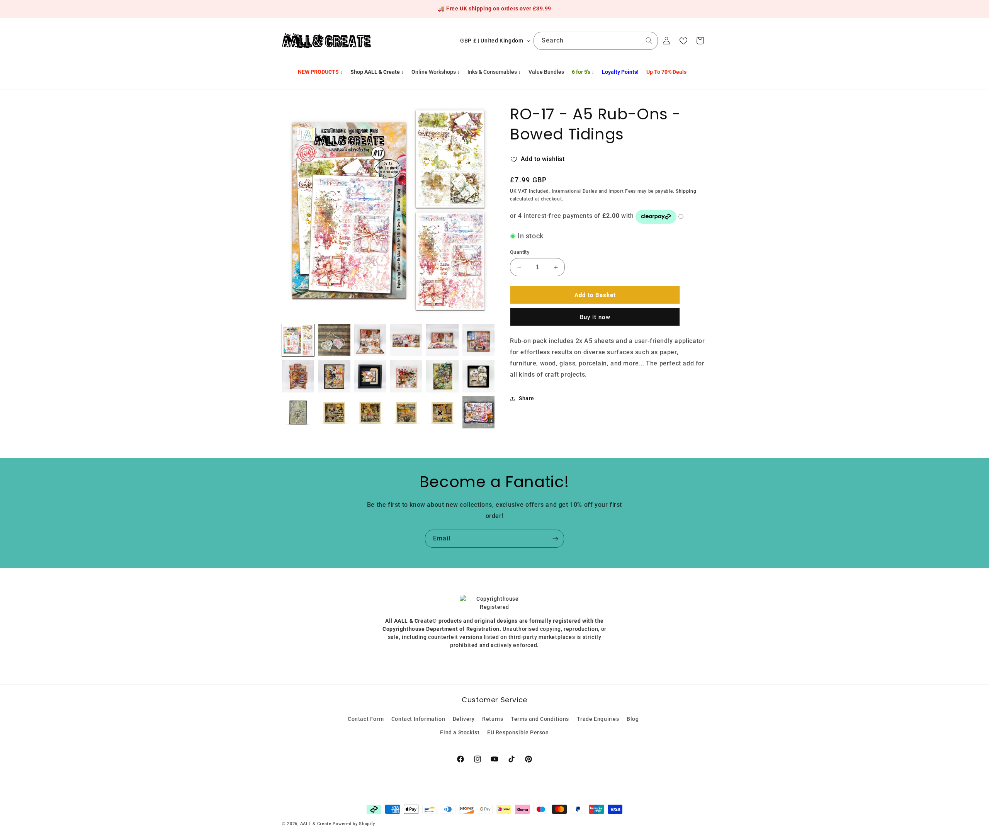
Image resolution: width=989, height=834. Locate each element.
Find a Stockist (459, 732)
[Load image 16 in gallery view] (406, 412)
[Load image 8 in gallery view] (334, 376)
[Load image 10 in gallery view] (406, 376)
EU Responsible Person (518, 732)
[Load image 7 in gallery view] (298, 376)
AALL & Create (315, 823)
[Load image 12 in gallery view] (478, 376)
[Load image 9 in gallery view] (370, 376)
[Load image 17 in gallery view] (442, 412)
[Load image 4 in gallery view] (406, 340)
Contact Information (418, 718)
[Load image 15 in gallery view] (370, 412)
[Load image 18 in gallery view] (478, 412)
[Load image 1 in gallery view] (298, 340)
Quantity (519, 252)
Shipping (686, 191)
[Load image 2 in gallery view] (334, 340)
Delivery (464, 718)
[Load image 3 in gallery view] (370, 340)
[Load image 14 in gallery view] (334, 412)
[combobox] (596, 40)
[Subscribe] (555, 539)
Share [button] (526, 398)
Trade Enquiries (598, 718)
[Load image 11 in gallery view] (442, 376)
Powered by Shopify (354, 823)
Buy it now (595, 317)
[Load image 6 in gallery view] (478, 340)
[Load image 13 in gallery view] (298, 412)
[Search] (649, 40)
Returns (492, 718)
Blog (633, 718)
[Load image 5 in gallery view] (442, 340)
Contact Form (366, 718)
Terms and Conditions (540, 718)
